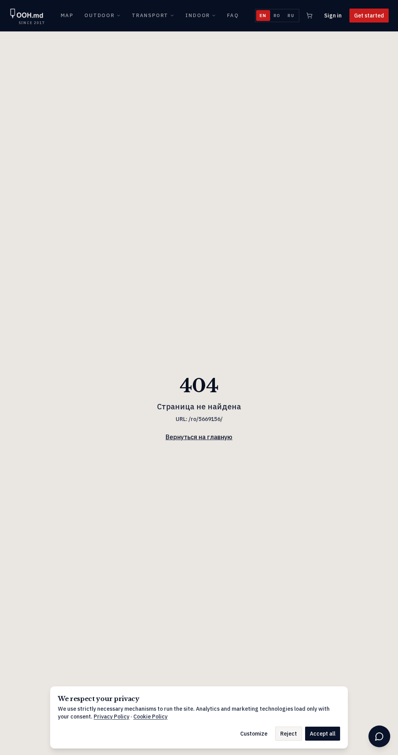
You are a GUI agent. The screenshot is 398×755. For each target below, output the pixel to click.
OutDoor (99, 15)
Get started (369, 15)
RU (291, 15)
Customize (253, 733)
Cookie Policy (150, 716)
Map (67, 15)
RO (277, 15)
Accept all (322, 733)
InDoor (197, 15)
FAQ (233, 15)
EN (263, 15)
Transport (150, 15)
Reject (288, 733)
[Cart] (309, 16)
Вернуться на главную (199, 437)
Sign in (333, 15)
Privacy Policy (111, 716)
